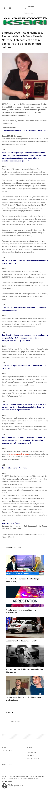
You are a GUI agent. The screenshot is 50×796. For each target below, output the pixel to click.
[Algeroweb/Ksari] (25, 21)
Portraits (30, 756)
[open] (4, 8)
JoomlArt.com (7, 781)
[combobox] (33, 13)
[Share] (25, 8)
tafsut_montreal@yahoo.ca (19, 454)
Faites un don (31, 753)
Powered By (12, 786)
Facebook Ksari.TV (8, 764)
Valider (31, 7)
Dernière (30, 747)
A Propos (5, 747)
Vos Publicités (7, 750)
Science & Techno (33, 759)
